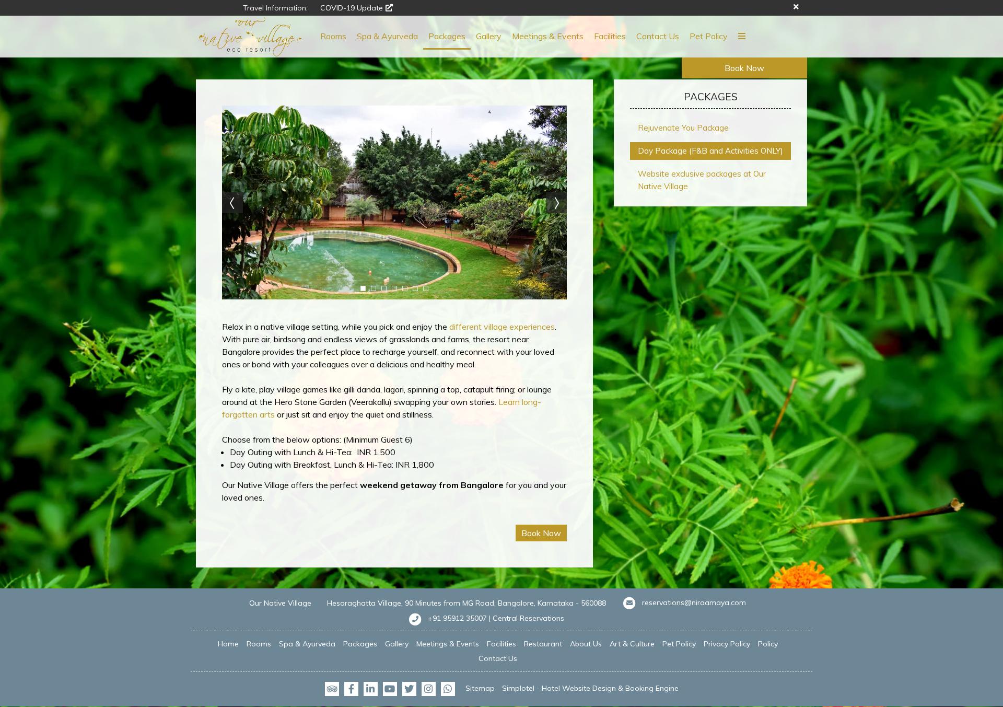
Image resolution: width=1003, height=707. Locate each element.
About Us (586, 643)
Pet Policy (709, 36)
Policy (768, 643)
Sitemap (480, 688)
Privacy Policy (727, 643)
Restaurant (543, 643)
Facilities (610, 36)
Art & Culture (632, 643)
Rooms (333, 36)
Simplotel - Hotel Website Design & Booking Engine (590, 688)
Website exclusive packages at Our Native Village (702, 180)
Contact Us (657, 36)
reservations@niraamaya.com (694, 602)
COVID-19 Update (351, 8)
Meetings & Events (548, 36)
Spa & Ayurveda (387, 36)
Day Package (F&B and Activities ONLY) (710, 151)
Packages (446, 36)
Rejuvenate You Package (683, 128)
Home (228, 643)
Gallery (488, 36)
